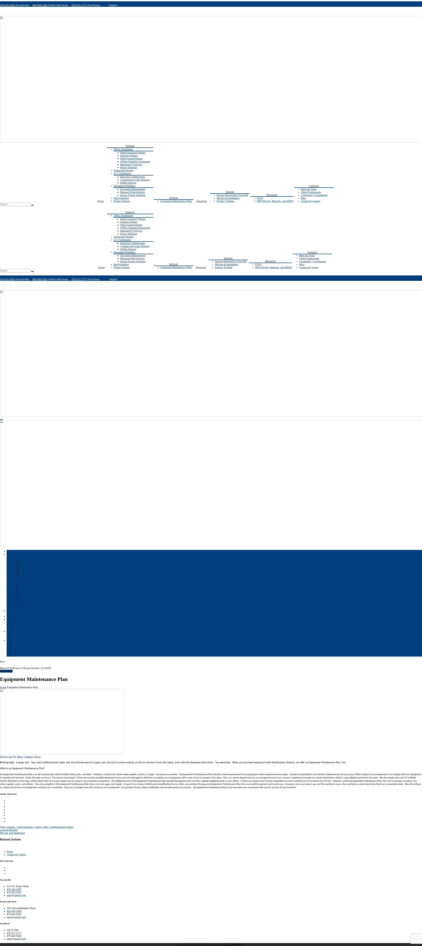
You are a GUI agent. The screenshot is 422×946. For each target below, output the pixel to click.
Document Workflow (125, 185)
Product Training (225, 201)
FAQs (260, 198)
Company (314, 185)
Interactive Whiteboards (132, 177)
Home (100, 201)
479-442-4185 (7, 5)
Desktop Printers (128, 155)
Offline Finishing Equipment (135, 161)
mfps (45, 827)
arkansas (10, 827)
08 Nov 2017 (7, 756)
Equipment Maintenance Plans (176, 201)
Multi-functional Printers (133, 152)
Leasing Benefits (8, 830)
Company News (32, 756)
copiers (38, 827)
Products (130, 145)
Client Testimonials (311, 192)
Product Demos (122, 201)
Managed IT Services (131, 164)
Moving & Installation (228, 198)
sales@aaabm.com (16, 895)
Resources (272, 194)
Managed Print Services (132, 192)
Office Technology (123, 149)
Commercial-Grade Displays (135, 179)
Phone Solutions (128, 167)
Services (173, 197)
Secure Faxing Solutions (133, 195)
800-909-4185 (39, 5)
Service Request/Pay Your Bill (232, 195)
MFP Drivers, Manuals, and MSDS (275, 201)
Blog (303, 198)
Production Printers (124, 170)
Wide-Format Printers (131, 158)
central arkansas (24, 827)
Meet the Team (308, 189)
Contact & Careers (310, 201)
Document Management (132, 189)
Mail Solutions (121, 198)
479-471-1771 (78, 5)
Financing (201, 201)
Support (230, 191)
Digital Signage (128, 182)
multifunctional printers (61, 827)
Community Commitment (314, 195)
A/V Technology (122, 173)
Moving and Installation (12, 833)
